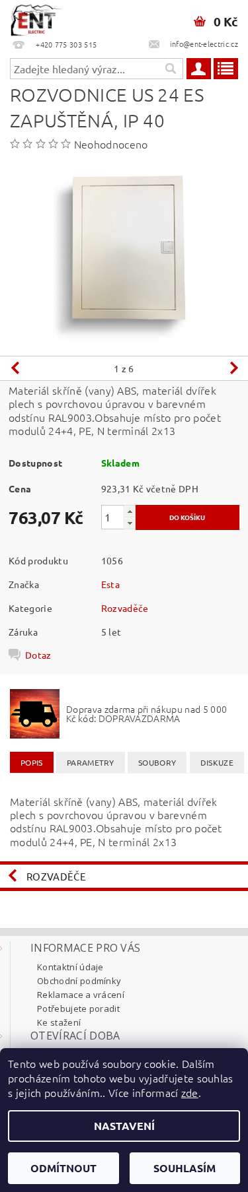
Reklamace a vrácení (80, 995)
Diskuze (216, 762)
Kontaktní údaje (70, 967)
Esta (110, 584)
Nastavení (124, 1126)
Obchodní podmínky (79, 981)
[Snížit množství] (130, 523)
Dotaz (38, 655)
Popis (32, 762)
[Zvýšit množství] (130, 511)
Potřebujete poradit (78, 1008)
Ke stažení (59, 1022)
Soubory (157, 762)
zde (189, 1092)
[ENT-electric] (36, 17)
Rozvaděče (125, 608)
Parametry (90, 762)
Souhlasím (184, 1168)
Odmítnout (63, 1168)
